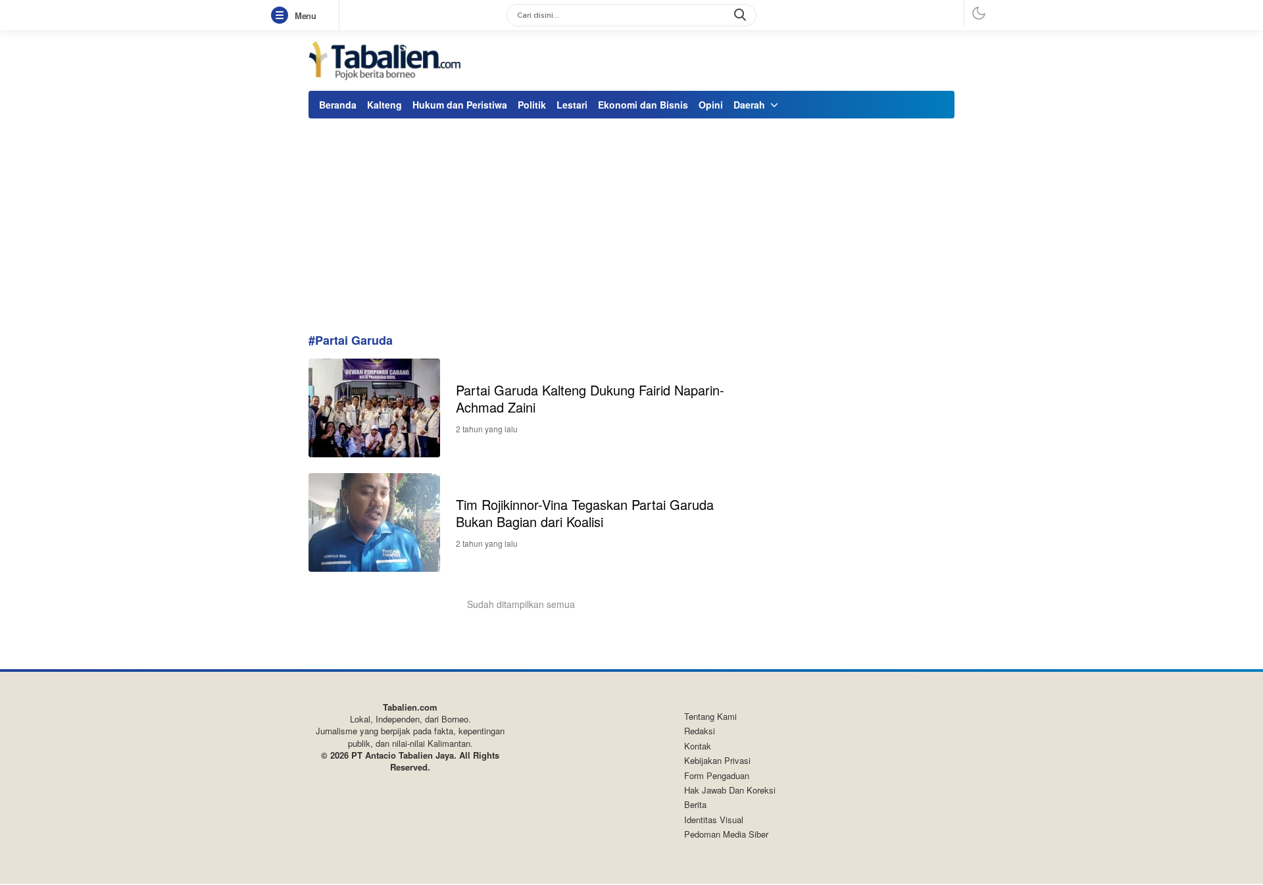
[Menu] (282, 15)
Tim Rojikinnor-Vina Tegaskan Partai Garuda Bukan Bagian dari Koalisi (585, 513)
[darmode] (978, 13)
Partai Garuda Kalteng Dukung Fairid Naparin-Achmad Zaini (590, 398)
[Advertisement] (631, 220)
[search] (741, 15)
